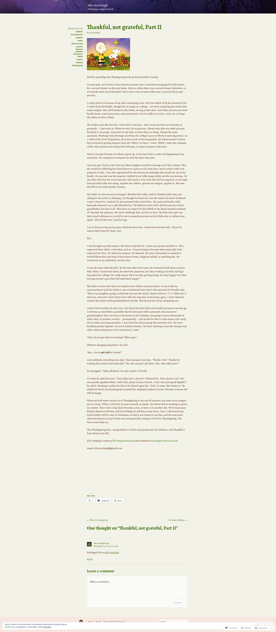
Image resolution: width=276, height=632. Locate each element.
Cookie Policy (47, 627)
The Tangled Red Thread (124, 440)
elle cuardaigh (112, 552)
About (98, 621)
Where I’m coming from (97, 520)
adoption (79, 32)
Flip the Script (77, 44)
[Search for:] (174, 621)
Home (90, 621)
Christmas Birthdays (178, 520)
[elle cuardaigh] (138, 7)
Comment (177, 602)
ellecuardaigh (94, 32)
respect (79, 59)
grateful (79, 47)
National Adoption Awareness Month (78, 52)
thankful (79, 63)
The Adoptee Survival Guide (165, 440)
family (80, 41)
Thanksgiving (77, 66)
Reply (89, 559)
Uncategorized (77, 35)
